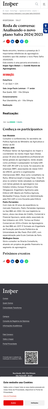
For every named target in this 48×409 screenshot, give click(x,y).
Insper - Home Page (11, 11)
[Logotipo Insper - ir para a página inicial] (10, 4)
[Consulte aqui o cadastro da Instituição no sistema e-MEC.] (35, 358)
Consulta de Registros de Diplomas (16, 321)
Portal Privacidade (10, 344)
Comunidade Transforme (12, 308)
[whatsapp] (26, 41)
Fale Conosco (8, 334)
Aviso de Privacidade (9, 396)
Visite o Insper (8, 339)
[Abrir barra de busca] (36, 4)
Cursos (5, 298)
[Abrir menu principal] (44, 4)
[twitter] (17, 41)
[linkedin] (12, 41)
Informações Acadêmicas (12, 326)
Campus (6, 316)
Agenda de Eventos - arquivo (28, 11)
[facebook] (22, 41)
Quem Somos (8, 303)
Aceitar (13, 403)
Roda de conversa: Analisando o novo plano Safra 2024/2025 (21, 13)
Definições (34, 403)
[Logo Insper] (10, 293)
